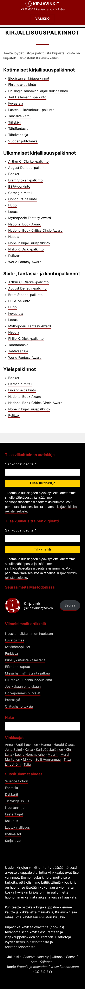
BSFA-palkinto (19, 186)
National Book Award (24, 224)
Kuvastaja (15, 103)
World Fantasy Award (24, 262)
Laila (8, 754)
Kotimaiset (13, 834)
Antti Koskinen (27, 744)
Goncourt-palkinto (22, 199)
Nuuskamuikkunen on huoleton (29, 634)
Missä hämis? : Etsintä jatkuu (27, 673)
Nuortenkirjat (15, 807)
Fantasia (11, 788)
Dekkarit (11, 794)
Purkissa (11, 653)
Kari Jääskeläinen (49, 749)
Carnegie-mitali (20, 193)
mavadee (40, 967)
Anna (9, 744)
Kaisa (29, 749)
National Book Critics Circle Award (35, 230)
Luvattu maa (14, 640)
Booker (13, 174)
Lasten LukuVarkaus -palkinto (31, 110)
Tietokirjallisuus (17, 801)
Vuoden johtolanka (23, 141)
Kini (69, 749)
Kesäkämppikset (17, 647)
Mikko (27, 759)
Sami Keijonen (41, 962)
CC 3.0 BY (42, 972)
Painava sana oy (36, 957)
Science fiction (16, 781)
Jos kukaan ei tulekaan (23, 686)
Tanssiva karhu (19, 116)
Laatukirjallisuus (17, 827)
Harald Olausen (65, 744)
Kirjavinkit (46, 3)
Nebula (13, 237)
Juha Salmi (13, 749)
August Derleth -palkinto (27, 168)
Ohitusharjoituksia (19, 706)
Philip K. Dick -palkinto (26, 249)
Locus (13, 212)
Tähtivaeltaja (18, 135)
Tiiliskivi (14, 122)
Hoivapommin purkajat (22, 693)
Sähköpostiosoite (20, 464)
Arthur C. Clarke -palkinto (28, 161)
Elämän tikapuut (17, 667)
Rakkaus (11, 821)
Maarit (53, 754)
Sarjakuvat (13, 841)
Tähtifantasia (18, 128)
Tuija (27, 764)
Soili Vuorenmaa (48, 759)
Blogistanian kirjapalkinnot (28, 78)
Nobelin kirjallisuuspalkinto (29, 243)
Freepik (22, 967)
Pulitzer (14, 256)
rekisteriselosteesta (20, 947)
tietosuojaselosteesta (32, 942)
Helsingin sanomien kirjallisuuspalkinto (38, 91)
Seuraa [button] (70, 605)
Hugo (12, 205)
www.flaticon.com (65, 967)
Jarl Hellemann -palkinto (27, 97)
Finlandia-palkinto (22, 84)
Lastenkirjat (14, 814)
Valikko (42, 18)
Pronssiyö (12, 700)
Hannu (46, 744)
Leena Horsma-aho (30, 754)
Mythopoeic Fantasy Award (29, 218)
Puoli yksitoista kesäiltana (25, 660)
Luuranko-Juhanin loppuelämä (28, 680)
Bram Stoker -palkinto (25, 180)
